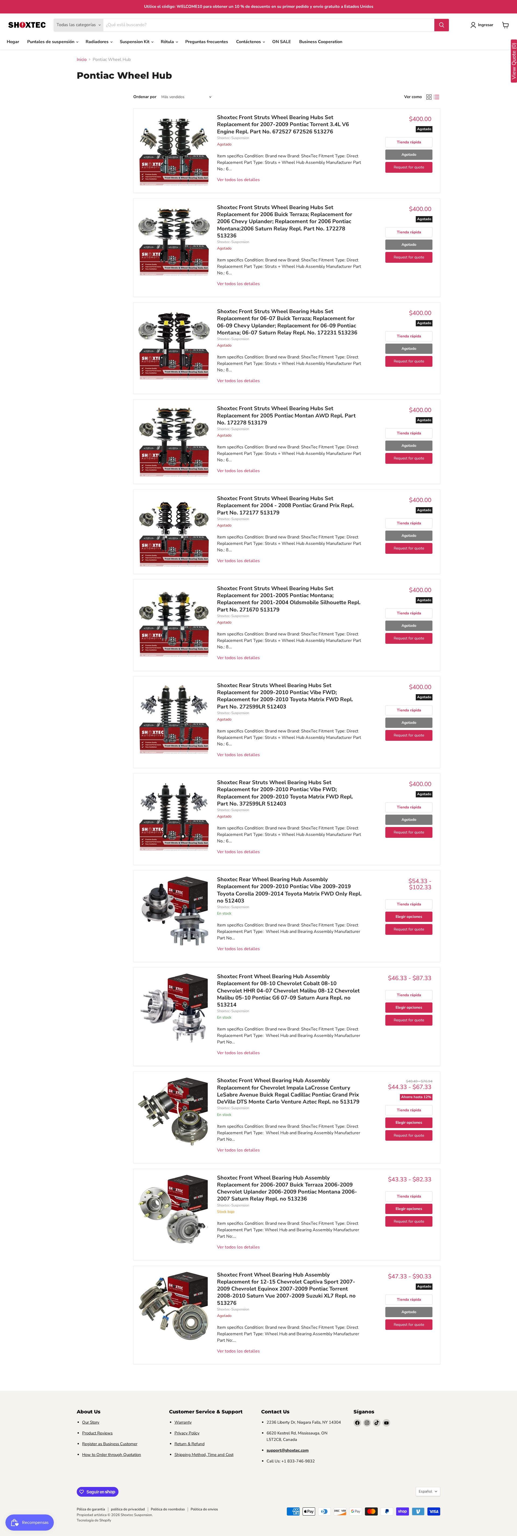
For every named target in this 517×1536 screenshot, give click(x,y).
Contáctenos (249, 42)
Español (425, 1491)
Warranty (183, 1422)
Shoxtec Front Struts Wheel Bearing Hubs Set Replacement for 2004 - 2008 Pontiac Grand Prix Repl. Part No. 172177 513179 (285, 505)
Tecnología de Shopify (94, 1520)
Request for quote (409, 167)
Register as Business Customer (109, 1444)
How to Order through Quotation (111, 1454)
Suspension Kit (135, 42)
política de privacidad (128, 1509)
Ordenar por (144, 97)
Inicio (82, 59)
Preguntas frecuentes (206, 42)
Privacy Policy (187, 1433)
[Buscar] (441, 25)
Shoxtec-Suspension (233, 138)
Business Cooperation (320, 42)
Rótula (168, 42)
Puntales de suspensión (51, 42)
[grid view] (429, 97)
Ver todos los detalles (238, 180)
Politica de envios (204, 1509)
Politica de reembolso (168, 1509)
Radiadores (98, 42)
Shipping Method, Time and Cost (203, 1454)
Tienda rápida (409, 142)
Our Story (90, 1422)
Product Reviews (97, 1433)
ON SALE (281, 42)
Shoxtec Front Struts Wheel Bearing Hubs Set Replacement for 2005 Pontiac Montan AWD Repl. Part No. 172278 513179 (286, 415)
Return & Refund (189, 1444)
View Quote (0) (514, 61)
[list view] (436, 97)
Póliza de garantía (91, 1509)
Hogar (13, 42)
